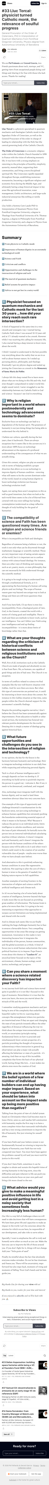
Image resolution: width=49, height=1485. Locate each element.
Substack (12, 1480)
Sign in (44, 3)
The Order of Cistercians (13, 151)
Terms (42, 1465)
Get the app (36, 1474)
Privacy (36, 1465)
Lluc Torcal (7, 129)
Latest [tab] (10, 1355)
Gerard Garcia (29, 1425)
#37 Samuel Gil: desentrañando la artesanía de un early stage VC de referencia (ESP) (19, 1391)
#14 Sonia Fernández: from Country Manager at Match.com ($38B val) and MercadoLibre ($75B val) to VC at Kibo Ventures (18, 1414)
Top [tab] (4, 1355)
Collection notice (24, 1468)
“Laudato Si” (32, 954)
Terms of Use (36, 1331)
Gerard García (30, 63)
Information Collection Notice (26, 1334)
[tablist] (8, 1355)
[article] (24, 1372)
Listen (43, 50)
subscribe (20, 1295)
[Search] (44, 1355)
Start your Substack (18, 1474)
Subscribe (35, 3)
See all (7, 1434)
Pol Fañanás (12, 49)
